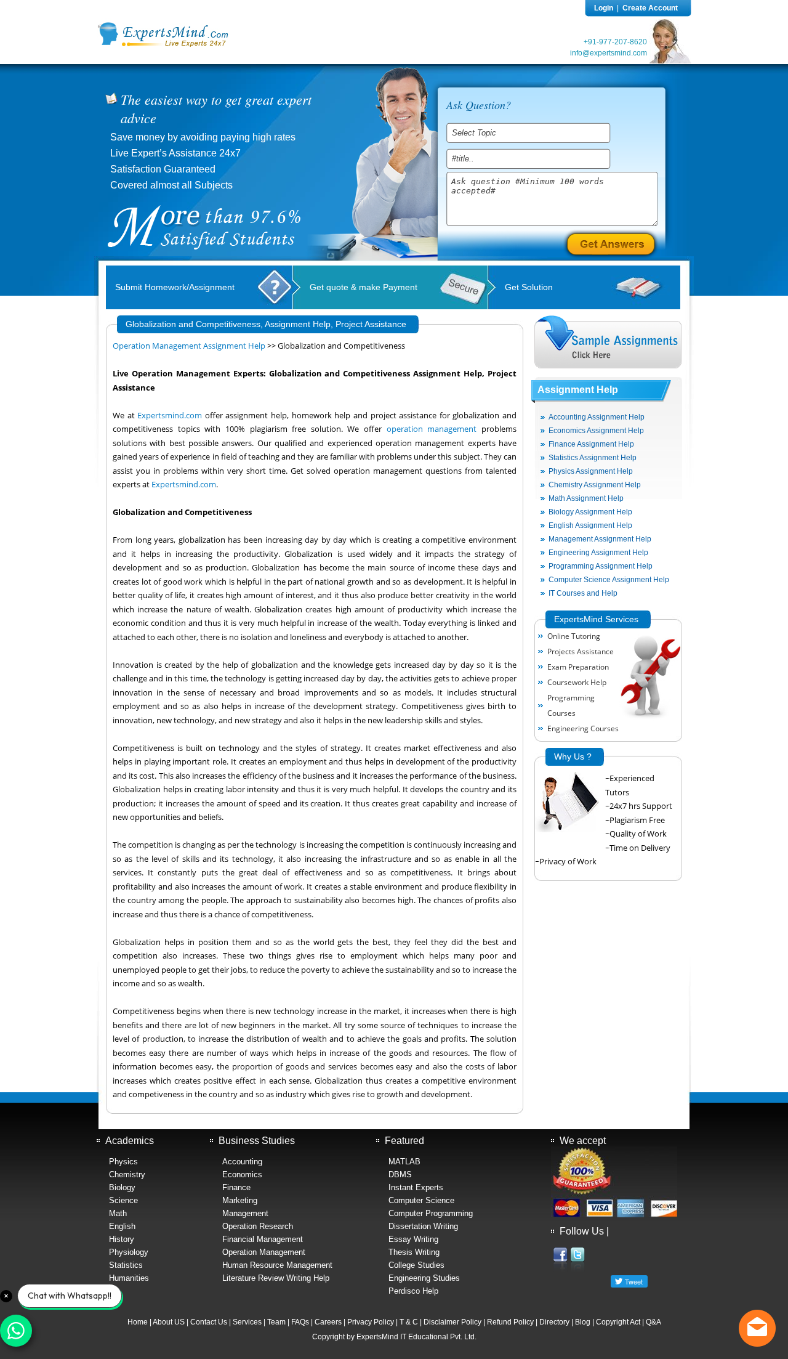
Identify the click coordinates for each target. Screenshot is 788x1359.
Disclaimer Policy (452, 1322)
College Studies (416, 1265)
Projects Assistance (580, 651)
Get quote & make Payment (363, 287)
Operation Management (263, 1252)
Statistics (126, 1265)
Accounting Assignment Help (597, 417)
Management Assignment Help (600, 539)
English (122, 1226)
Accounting (242, 1161)
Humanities (129, 1278)
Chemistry (127, 1174)
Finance (236, 1187)
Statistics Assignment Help (593, 457)
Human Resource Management (277, 1265)
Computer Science (421, 1200)
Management (245, 1213)
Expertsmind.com (169, 415)
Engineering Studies (424, 1278)
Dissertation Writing (423, 1226)
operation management (432, 429)
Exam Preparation (578, 667)
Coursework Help (576, 682)
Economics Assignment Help (596, 430)
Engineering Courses (583, 728)
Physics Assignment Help (591, 471)
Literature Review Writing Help (275, 1278)
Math (118, 1213)
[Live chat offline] (757, 1328)
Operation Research (257, 1226)
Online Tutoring (573, 636)
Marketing (239, 1200)
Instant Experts (415, 1187)
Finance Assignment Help (591, 444)
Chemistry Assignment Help (595, 485)
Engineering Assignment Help (598, 552)
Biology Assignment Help (590, 512)
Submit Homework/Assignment (175, 287)
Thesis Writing (414, 1252)
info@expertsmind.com (608, 53)
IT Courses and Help (583, 593)
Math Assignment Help (586, 498)
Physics (123, 1161)
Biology (122, 1187)
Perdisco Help (413, 1291)
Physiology (128, 1252)
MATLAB (404, 1161)
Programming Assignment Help (601, 566)
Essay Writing (413, 1239)
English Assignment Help (590, 525)
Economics (242, 1174)
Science (123, 1200)
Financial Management (262, 1239)
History (121, 1239)
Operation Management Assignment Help (189, 346)
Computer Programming (430, 1213)
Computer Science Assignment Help (609, 579)
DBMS (400, 1174)
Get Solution (529, 287)
